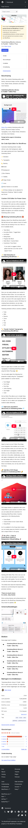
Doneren (18, 786)
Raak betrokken (19, 781)
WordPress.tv (5, 789)
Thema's (17, 771)
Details (5, 55)
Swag (17, 789)
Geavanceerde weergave (8, 724)
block (17, 717)
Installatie (5, 63)
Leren (2, 781)
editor (24, 717)
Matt (3, 796)
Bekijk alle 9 (24, 714)
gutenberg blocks (22, 720)
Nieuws (3, 771)
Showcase (17, 769)
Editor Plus (4, 127)
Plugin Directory (5, 6)
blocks (20, 717)
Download (4, 50)
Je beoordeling (5, 749)
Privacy (3, 777)
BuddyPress (5, 801)
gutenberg (15, 720)
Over (2, 769)
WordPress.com (6, 794)
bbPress (4, 799)
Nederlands (8, 808)
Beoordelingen (7, 59)
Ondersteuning (6, 71)
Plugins (16, 774)
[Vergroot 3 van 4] (11, 617)
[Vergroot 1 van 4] (11, 611)
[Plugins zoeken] (16, 11)
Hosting (3, 774)
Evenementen (18, 784)
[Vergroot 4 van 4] (24, 624)
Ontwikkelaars (5, 786)
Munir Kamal (7, 46)
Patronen (17, 777)
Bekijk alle (24, 749)
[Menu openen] (25, 2)
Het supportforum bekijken (8, 760)
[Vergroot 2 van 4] (24, 611)
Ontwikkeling (6, 67)
